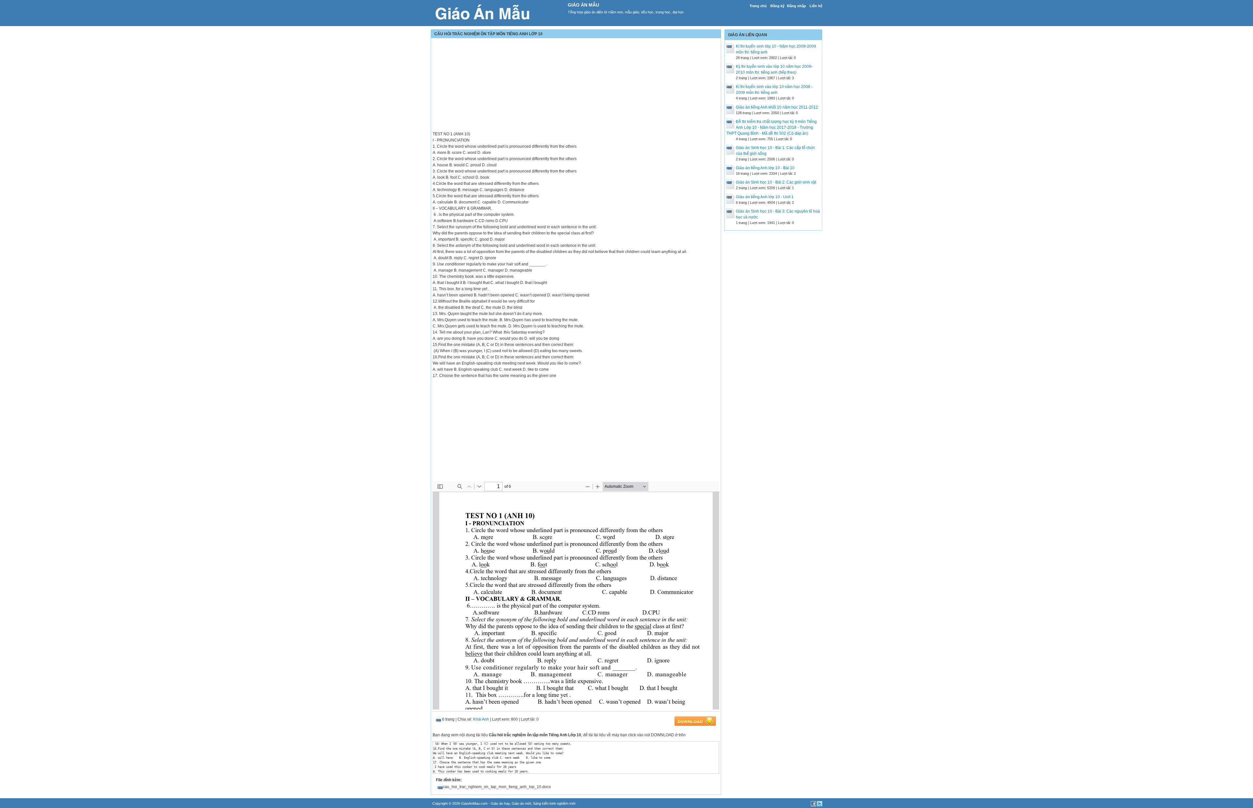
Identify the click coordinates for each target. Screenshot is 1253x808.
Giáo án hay (500, 803)
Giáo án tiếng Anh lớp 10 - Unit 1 (765, 197)
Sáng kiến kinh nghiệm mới (554, 803)
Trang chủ (758, 6)
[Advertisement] (576, 85)
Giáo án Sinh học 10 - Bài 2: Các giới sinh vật (776, 182)
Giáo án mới (521, 803)
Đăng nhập (796, 6)
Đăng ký (777, 6)
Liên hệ (816, 6)
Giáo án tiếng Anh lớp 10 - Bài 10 (765, 168)
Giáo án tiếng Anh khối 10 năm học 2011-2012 (777, 107)
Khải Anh (481, 719)
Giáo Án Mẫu (583, 4)
